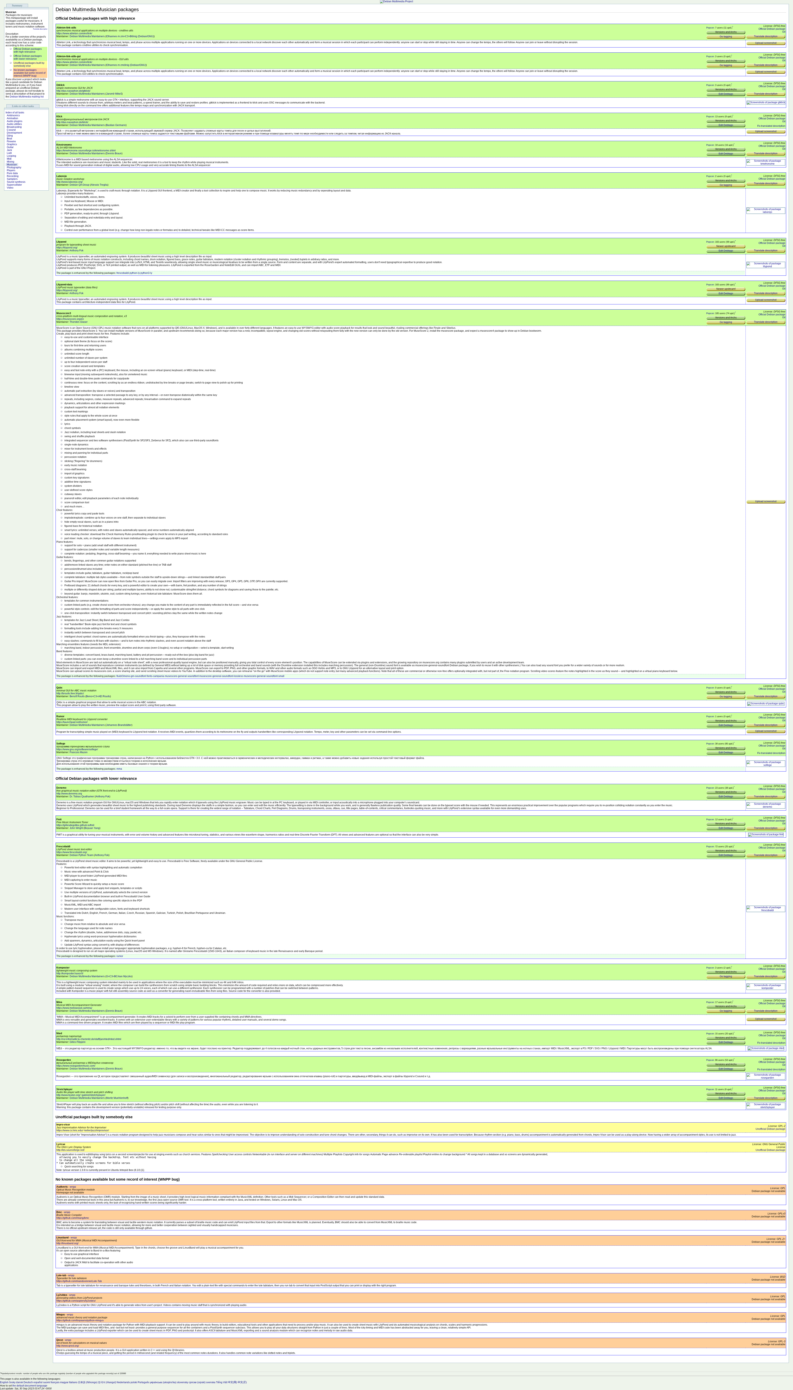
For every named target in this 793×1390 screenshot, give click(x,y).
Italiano (73, 1382)
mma (119, 768)
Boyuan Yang (92, 828)
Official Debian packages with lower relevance (28, 57)
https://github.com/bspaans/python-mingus (80, 1320)
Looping (11, 155)
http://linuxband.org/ (67, 1243)
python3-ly (146, 273)
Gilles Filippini (77, 1042)
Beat (9, 138)
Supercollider (14, 184)
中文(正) (242, 1382)
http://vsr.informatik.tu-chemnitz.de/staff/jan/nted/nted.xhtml (88, 1039)
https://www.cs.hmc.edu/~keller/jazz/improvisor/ (82, 1130)
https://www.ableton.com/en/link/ (74, 33)
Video (10, 187)
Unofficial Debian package (770, 1129)
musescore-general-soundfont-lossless (221, 676)
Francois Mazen (79, 752)
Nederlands (123, 1382)
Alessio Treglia (99, 184)
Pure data (12, 173)
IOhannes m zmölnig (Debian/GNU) (126, 65)
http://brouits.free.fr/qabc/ (70, 693)
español (38, 1382)
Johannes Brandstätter (119, 725)
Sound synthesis (16, 181)
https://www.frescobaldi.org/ (71, 852)
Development (14, 132)
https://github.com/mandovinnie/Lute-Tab (79, 1281)
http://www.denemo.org (69, 793)
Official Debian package (772, 28)
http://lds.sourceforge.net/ (70, 1150)
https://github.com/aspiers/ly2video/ (76, 1300)
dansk (19, 1382)
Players (11, 170)
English (4, 1382)
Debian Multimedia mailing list (27, 96)
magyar (64, 1382)
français (55, 1382)
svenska (210, 1382)
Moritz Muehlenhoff (117, 1098)
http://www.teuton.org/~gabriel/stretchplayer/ (80, 1095)
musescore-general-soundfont (182, 676)
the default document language (29, 1385)
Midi (9, 158)
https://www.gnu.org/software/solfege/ (77, 749)
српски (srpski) (197, 1382)
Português (143, 1382)
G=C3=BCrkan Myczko (119, 976)
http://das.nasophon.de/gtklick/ (73, 90)
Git (783, 31)
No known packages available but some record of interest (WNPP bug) (29, 73)
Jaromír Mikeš (114, 93)
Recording (13, 176)
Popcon (710, 27)
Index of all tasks (15, 112)
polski (134, 1382)
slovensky (182, 1382)
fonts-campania (155, 676)
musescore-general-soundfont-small (264, 676)
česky (12, 1382)
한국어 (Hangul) (107, 1382)
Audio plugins (14, 121)
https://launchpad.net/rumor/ (72, 722)
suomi (46, 1382)
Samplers (12, 179)
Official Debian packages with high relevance (28, 50)
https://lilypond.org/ (66, 247)
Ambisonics (13, 115)
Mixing (10, 161)
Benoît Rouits (77, 696)
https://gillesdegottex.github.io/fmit (75, 825)
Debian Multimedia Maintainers (87, 36)
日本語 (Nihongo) (87, 1382)
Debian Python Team (81, 855)
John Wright (76, 828)
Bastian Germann (116, 125)
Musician (12, 164)
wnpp (73, 1186)
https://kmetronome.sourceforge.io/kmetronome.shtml (86, 150)
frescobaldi (122, 273)
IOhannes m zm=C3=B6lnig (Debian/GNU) (130, 36)
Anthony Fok (76, 250)
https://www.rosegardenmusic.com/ (75, 1065)
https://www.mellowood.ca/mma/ (74, 1008)
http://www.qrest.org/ (67, 1345)
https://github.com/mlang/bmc (72, 1218)
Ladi (9, 153)
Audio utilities (14, 124)
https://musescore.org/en (70, 319)
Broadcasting (14, 127)
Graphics (12, 144)
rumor (119, 956)
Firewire (11, 141)
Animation (12, 118)
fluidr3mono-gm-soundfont (131, 676)
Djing (10, 135)
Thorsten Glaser (79, 321)
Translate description (40, 29)
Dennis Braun (114, 153)
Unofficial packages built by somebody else (29, 64)
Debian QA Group (79, 184)
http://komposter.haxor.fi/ (69, 973)
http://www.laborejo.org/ (69, 181)
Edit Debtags (726, 94)
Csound (11, 129)
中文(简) (232, 1382)
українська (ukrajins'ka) (163, 1382)
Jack (9, 150)
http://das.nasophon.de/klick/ (72, 122)
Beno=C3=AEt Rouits (98, 696)
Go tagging (726, 36)
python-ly (134, 273)
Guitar (10, 147)
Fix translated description (771, 126)
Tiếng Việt (221, 1382)
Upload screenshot (765, 43)
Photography (14, 167)
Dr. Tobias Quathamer (82, 796)
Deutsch (28, 1382)
